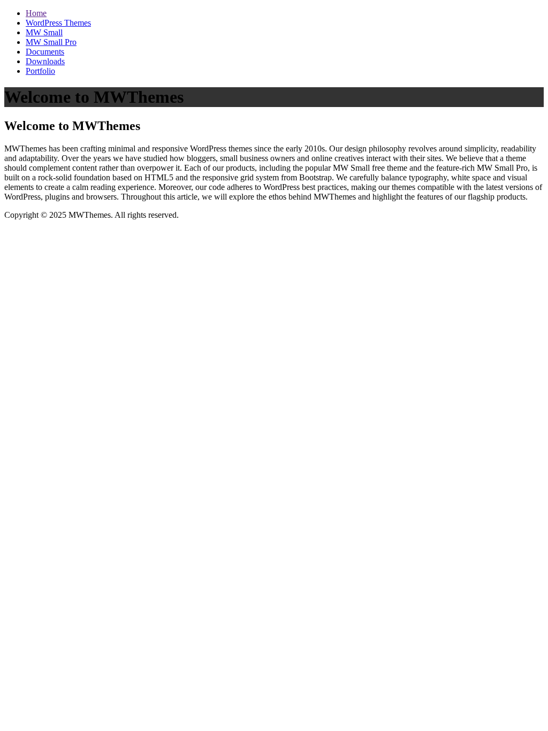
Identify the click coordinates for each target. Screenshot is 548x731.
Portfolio (40, 70)
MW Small (44, 32)
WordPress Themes (58, 22)
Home (36, 13)
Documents (45, 51)
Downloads (45, 61)
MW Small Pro (51, 42)
